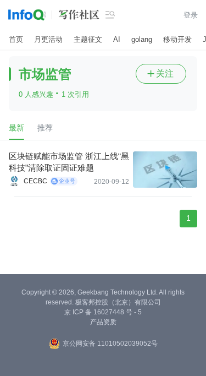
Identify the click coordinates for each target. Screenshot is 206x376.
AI (116, 39)
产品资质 (103, 322)
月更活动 (48, 39)
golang (141, 39)
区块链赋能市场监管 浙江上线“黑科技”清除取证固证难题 (69, 161)
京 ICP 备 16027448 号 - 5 (103, 312)
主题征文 (88, 39)
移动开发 (177, 39)
